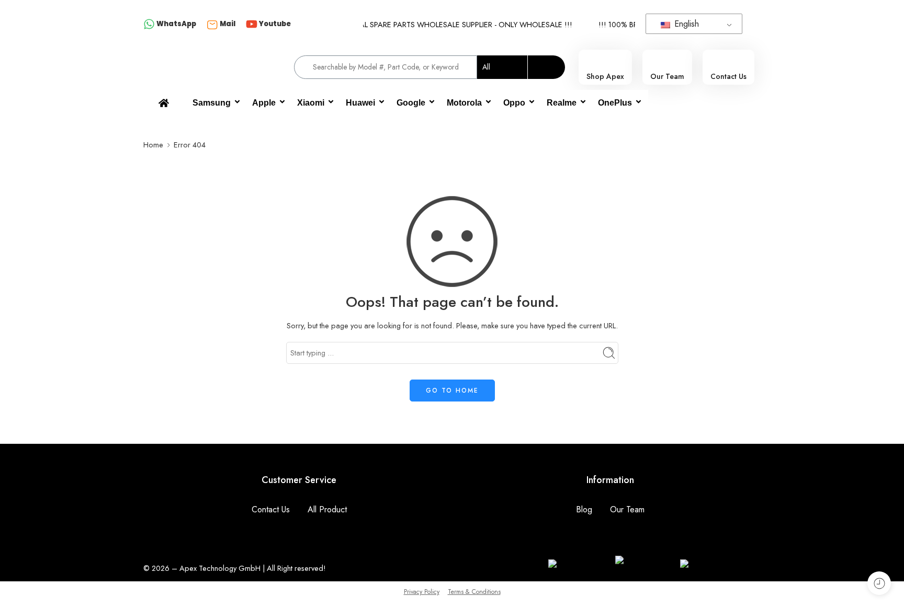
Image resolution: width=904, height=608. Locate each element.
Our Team (627, 509)
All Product (327, 509)
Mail (227, 24)
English (685, 24)
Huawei (360, 102)
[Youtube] (251, 24)
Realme (562, 102)
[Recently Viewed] (879, 583)
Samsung (212, 102)
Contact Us (271, 509)
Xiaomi (310, 102)
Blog (584, 509)
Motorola (464, 102)
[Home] (163, 103)
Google (411, 102)
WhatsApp (176, 24)
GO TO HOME (452, 390)
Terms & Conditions (474, 591)
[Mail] (212, 24)
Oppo (514, 102)
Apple (264, 102)
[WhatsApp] (149, 24)
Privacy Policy (421, 591)
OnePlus (615, 102)
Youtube (275, 24)
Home (153, 144)
